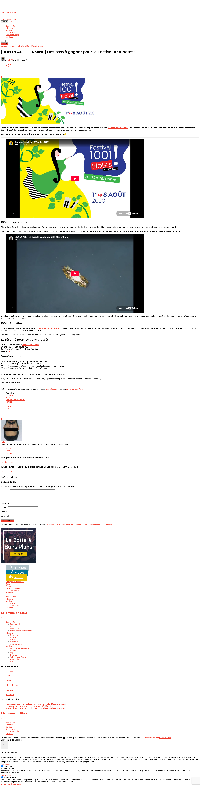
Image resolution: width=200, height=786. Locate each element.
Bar (11, 626)
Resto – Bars (11, 26)
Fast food (14, 628)
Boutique (14, 635)
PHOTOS (20, 568)
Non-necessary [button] (7, 775)
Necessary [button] (5, 764)
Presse (8, 586)
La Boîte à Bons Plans (26, 46)
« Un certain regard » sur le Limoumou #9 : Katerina (29, 706)
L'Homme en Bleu (14, 612)
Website (4, 516)
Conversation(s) (12, 35)
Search (4, 44)
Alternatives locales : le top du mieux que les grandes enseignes (35, 708)
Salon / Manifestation (19, 657)
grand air (12, 46)
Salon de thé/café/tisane (21, 631)
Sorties (9, 30)
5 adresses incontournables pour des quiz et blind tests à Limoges (36, 704)
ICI (9, 351)
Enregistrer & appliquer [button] (11, 784)
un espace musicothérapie (47, 328)
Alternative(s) (16, 644)
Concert (4, 46)
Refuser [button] (155, 738)
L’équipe (9, 584)
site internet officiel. (75, 389)
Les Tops (9, 37)
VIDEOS (19, 572)
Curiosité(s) (10, 32)
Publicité (9, 593)
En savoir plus (165, 738)
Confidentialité (12, 590)
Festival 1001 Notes (30, 345)
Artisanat (14, 639)
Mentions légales (13, 588)
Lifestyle (9, 28)
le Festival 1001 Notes (118, 128)
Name (4, 507)
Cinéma (13, 655)
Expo (12, 653)
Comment (5, 503)
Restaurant (15, 624)
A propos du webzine (15, 582)
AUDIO (18, 577)
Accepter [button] (148, 738)
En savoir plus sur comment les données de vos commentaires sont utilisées (79, 525)
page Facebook (52, 389)
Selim (10, 60)
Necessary (8, 766)
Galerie (13, 637)
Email (4, 512)
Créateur (14, 642)
